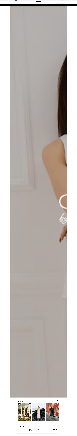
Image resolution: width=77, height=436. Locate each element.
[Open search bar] (55, 3)
